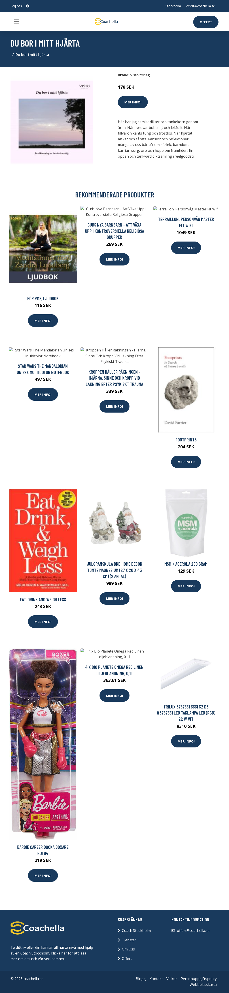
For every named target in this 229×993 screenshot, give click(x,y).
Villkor (171, 978)
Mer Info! (132, 102)
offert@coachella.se (200, 6)
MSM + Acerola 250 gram (186, 564)
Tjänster (129, 939)
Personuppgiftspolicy (199, 978)
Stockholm (173, 6)
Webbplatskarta (203, 984)
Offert (206, 22)
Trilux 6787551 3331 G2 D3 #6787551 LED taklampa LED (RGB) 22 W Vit (186, 713)
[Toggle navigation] (17, 21)
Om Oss (128, 949)
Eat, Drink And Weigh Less (43, 599)
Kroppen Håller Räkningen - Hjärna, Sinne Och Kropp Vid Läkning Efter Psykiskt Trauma (114, 378)
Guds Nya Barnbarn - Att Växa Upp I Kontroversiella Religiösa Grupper (114, 231)
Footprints (186, 439)
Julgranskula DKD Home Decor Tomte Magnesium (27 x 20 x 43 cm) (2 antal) (114, 570)
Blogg (141, 978)
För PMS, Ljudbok (43, 298)
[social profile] (27, 6)
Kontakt (156, 978)
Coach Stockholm (136, 930)
